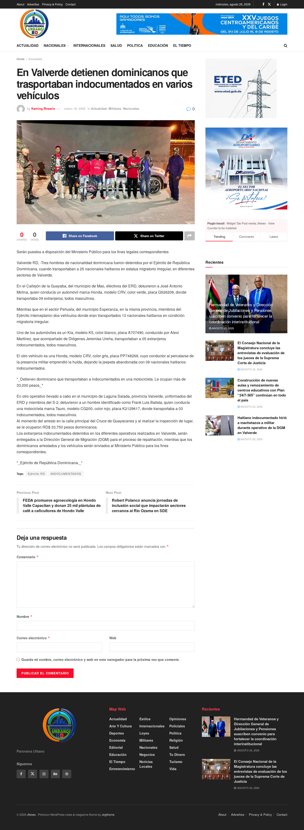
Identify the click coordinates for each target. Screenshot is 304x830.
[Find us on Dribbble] (66, 774)
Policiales (177, 726)
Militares (115, 108)
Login (283, 4)
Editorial (116, 747)
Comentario (28, 556)
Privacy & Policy (52, 4)
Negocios (147, 754)
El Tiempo (182, 45)
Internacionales (89, 45)
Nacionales (55, 45)
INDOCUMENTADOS (66, 474)
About (20, 4)
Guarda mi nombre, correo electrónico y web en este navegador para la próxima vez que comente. (100, 659)
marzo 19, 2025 (74, 108)
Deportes (116, 733)
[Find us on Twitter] (269, 4)
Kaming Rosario (43, 108)
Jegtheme (108, 814)
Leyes (144, 733)
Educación (158, 45)
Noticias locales (146, 764)
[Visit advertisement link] (201, 24)
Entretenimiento (122, 768)
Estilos (145, 718)
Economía (117, 740)
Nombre (25, 616)
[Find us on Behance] (55, 774)
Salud (116, 45)
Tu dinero (177, 754)
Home (20, 59)
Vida (172, 768)
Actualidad (27, 45)
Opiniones (177, 718)
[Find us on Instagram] (43, 774)
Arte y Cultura (120, 726)
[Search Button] (285, 45)
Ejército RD (36, 474)
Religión (176, 740)
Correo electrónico (33, 637)
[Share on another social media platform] (189, 235)
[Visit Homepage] (34, 24)
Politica (135, 45)
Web (112, 637)
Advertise (33, 4)
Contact (71, 4)
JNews (31, 814)
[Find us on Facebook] (263, 4)
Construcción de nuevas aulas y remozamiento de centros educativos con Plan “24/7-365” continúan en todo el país (262, 390)
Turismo (175, 761)
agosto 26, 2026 (222, 328)
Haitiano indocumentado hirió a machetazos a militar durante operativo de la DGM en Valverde (262, 425)
